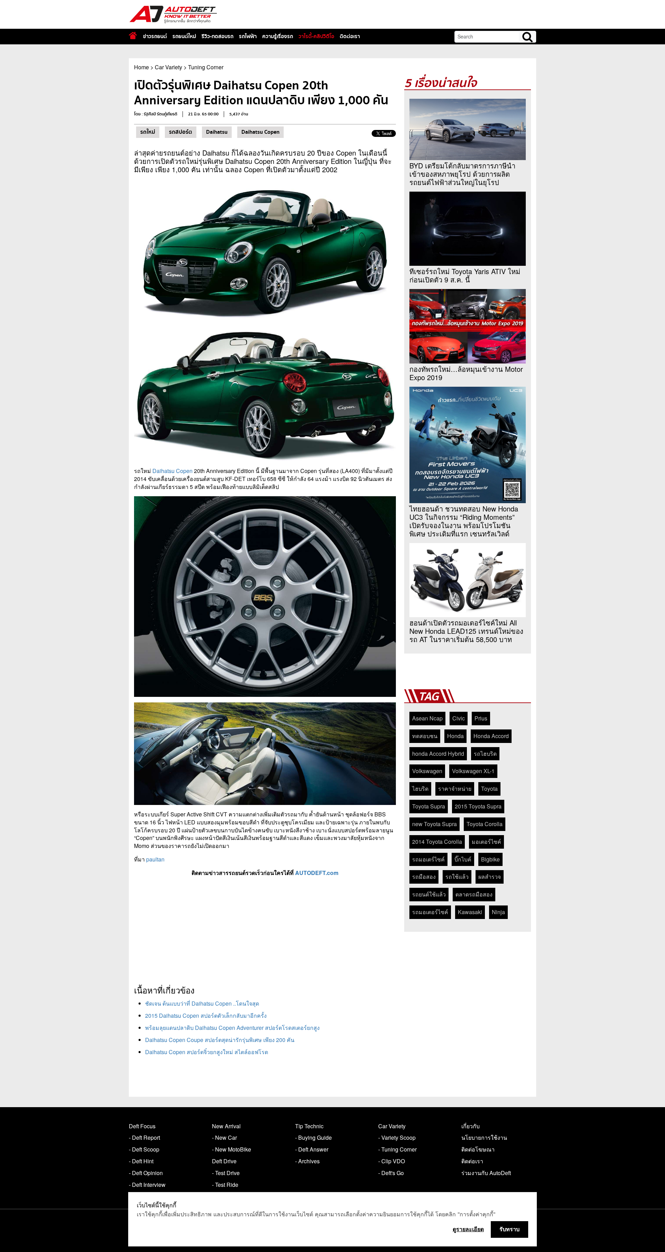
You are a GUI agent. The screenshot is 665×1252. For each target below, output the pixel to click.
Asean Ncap (427, 718)
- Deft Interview (147, 1185)
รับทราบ (509, 1229)
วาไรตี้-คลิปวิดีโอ (316, 36)
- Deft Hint (141, 1161)
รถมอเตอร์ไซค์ (430, 912)
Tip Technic (309, 1126)
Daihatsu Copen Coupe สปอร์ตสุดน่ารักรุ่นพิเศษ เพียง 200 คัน (219, 1040)
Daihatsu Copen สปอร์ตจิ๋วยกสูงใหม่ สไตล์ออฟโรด (206, 1052)
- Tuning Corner (397, 1149)
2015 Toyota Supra (478, 806)
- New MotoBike (231, 1149)
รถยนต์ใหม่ (184, 36)
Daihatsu (217, 132)
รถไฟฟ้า (248, 36)
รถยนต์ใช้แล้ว (429, 894)
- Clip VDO (391, 1161)
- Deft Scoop (144, 1149)
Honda (455, 736)
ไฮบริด (420, 789)
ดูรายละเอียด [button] (468, 1229)
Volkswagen (427, 771)
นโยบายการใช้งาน (484, 1137)
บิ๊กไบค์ (462, 859)
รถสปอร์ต (180, 132)
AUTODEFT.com (316, 873)
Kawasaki (470, 912)
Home (141, 67)
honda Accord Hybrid (438, 754)
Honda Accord (491, 736)
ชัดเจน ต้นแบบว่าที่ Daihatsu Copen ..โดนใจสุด (202, 1003)
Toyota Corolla (485, 824)
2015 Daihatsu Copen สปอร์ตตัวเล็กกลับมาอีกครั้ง (206, 1015)
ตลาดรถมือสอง (474, 894)
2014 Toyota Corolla (437, 842)
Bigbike (490, 859)
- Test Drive (226, 1173)
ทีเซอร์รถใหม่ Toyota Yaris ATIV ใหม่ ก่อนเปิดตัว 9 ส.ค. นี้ (464, 275)
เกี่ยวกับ (470, 1126)
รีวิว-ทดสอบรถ (217, 36)
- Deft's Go (391, 1173)
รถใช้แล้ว (457, 877)
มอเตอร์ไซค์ (486, 842)
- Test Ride (225, 1185)
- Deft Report (144, 1137)
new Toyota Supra (434, 824)
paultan (155, 859)
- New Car (224, 1137)
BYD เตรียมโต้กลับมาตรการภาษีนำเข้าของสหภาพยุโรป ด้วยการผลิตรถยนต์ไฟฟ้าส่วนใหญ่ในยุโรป (462, 173)
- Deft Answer (311, 1149)
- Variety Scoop (397, 1137)
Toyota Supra (428, 806)
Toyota (489, 789)
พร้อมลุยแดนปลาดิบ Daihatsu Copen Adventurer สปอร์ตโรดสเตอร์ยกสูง (232, 1028)
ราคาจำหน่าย (454, 789)
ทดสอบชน (424, 736)
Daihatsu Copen (260, 132)
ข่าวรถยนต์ (155, 36)
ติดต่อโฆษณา (478, 1149)
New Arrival (226, 1126)
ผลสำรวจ (489, 877)
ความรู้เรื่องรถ (277, 36)
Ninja (498, 912)
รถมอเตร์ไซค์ (428, 859)
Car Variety (168, 67)
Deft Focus (142, 1126)
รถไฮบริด (485, 754)
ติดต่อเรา (350, 36)
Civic (458, 718)
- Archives (307, 1161)
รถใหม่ (147, 132)
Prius (481, 718)
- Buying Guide (313, 1137)
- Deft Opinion (146, 1173)
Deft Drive (224, 1161)
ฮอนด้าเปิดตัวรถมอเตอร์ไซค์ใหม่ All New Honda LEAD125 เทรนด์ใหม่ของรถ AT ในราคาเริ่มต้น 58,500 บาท (466, 631)
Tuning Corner (205, 67)
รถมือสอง (424, 877)
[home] (133, 35)
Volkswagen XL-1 (473, 771)
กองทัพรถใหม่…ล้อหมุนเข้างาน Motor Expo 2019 (466, 373)
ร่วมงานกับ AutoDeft (486, 1173)
